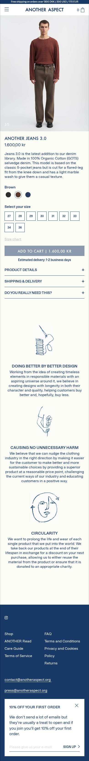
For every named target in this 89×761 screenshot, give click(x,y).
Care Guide (14, 648)
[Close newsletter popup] (77, 706)
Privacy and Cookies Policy (61, 649)
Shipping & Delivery (23, 281)
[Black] (8, 194)
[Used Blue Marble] (28, 194)
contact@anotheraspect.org (28, 679)
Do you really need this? (28, 293)
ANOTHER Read (18, 641)
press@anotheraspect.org (26, 690)
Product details (21, 270)
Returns (51, 663)
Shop (9, 634)
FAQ (48, 634)
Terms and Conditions (62, 641)
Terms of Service (18, 656)
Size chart (13, 239)
